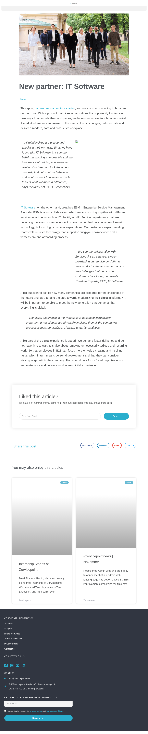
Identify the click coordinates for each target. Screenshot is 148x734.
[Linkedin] (23, 665)
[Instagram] (11, 665)
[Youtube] (17, 665)
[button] (74, 8)
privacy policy (36, 711)
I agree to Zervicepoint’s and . (35, 711)
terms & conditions (55, 711)
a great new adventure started (55, 108)
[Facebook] (6, 665)
